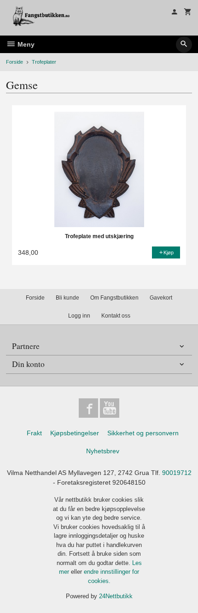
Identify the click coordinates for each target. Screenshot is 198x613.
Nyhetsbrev (102, 451)
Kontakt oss (115, 316)
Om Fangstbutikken (114, 297)
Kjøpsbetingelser (74, 433)
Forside (14, 62)
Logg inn (79, 316)
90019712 (177, 472)
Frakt (34, 433)
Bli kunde (67, 297)
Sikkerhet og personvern (143, 433)
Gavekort (161, 297)
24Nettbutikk (116, 596)
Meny (25, 44)
